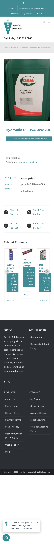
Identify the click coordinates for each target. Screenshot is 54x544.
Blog (7, 451)
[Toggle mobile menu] (49, 21)
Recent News (11, 406)
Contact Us (36, 337)
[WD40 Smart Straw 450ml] (11, 255)
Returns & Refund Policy (39, 346)
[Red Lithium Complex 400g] (27, 252)
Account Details (38, 413)
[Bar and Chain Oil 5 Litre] (43, 255)
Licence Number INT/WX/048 (13, 435)
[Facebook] (5, 382)
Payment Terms (13, 419)
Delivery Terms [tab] (8, 186)
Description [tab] (10, 177)
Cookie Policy (12, 444)
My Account (36, 399)
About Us (10, 399)
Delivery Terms (12, 413)
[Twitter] (9, 382)
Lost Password (37, 419)
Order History (37, 406)
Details (11, 300)
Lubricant (33, 162)
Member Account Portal (39, 428)
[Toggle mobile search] (44, 21)
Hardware (23, 162)
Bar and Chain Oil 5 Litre (42, 271)
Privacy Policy (12, 426)
